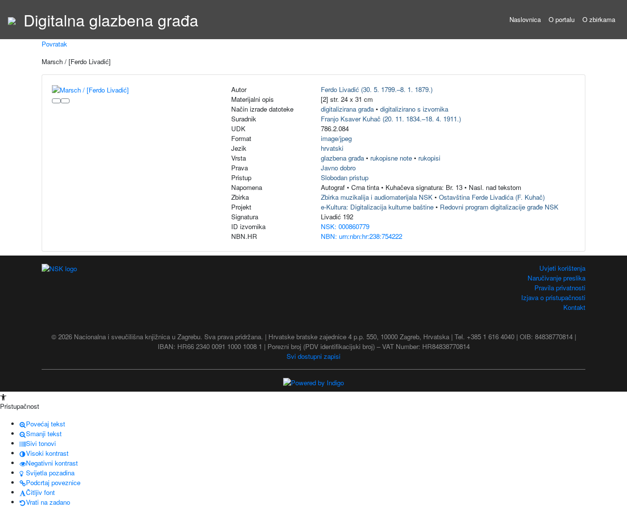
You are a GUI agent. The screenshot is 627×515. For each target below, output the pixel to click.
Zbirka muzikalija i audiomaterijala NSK (377, 197)
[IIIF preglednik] (56, 100)
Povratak (54, 43)
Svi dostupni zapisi (313, 356)
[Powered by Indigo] (313, 382)
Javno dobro (338, 167)
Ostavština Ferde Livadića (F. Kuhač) (492, 197)
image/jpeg (336, 138)
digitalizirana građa (347, 109)
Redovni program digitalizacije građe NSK (499, 206)
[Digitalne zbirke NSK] (12, 19)
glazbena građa (342, 158)
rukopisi (429, 158)
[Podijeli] (65, 100)
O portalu (562, 19)
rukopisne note (391, 158)
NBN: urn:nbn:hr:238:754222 (361, 236)
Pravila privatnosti (559, 287)
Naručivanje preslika (556, 277)
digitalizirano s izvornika (414, 109)
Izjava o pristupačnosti (553, 297)
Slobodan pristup (344, 177)
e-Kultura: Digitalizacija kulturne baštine (377, 206)
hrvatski (332, 148)
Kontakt (574, 307)
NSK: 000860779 (345, 226)
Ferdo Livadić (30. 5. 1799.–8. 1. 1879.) (377, 89)
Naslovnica (525, 19)
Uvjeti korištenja (562, 268)
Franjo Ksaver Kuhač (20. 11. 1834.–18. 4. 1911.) (391, 118)
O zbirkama (598, 19)
